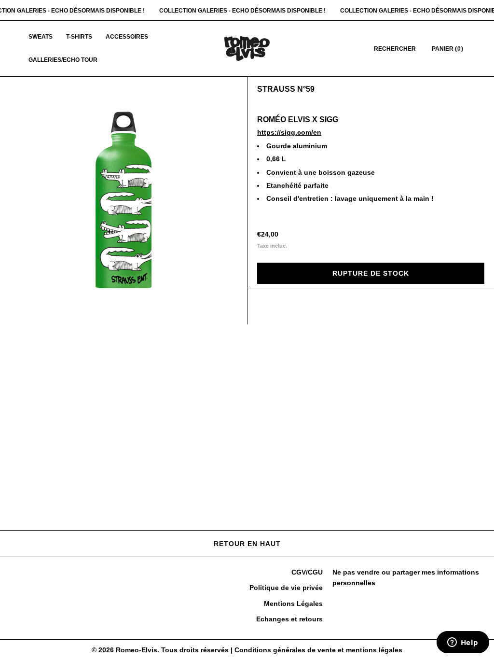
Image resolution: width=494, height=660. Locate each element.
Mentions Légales (293, 603)
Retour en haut (247, 544)
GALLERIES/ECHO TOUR (62, 59)
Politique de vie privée (286, 587)
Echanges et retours (289, 619)
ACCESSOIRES (127, 36)
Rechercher (395, 48)
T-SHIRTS (79, 36)
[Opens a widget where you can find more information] (462, 643)
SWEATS (40, 36)
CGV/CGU (307, 572)
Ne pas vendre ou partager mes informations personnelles (405, 577)
